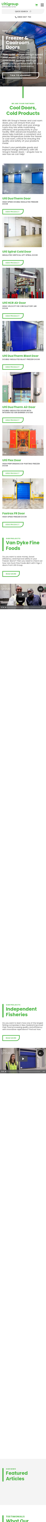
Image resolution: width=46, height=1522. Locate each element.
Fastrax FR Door (13, 513)
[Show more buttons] (44, 607)
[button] (42, 5)
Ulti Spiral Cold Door (16, 252)
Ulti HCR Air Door (14, 303)
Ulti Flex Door (11, 460)
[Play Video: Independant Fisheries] (23, 1059)
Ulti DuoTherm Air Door (18, 407)
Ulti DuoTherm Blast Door (20, 356)
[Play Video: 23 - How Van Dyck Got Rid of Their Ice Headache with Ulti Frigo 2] (23, 594)
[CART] (36, 5)
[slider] (22, 607)
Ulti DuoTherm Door (16, 198)
